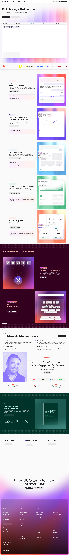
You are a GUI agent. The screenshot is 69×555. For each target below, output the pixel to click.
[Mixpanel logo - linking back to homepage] (5, 1)
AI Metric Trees (13, 232)
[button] (8, 24)
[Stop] (19, 56)
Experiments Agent (14, 197)
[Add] (4, 56)
